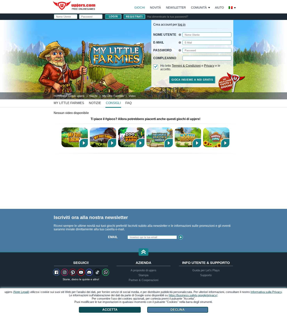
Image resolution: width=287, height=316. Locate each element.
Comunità (199, 7)
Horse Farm (216, 137)
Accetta (110, 309)
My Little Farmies (69, 103)
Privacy (209, 65)
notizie (95, 103)
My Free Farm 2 (75, 137)
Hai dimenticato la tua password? (167, 16)
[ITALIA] (232, 8)
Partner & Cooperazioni (143, 280)
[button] (143, 252)
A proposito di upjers (143, 270)
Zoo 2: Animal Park (131, 137)
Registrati (134, 16)
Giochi (139, 7)
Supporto (206, 275)
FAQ (128, 103)
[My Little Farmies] (143, 59)
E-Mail (158, 42)
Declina (177, 309)
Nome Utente (164, 34)
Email (113, 237)
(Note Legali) (21, 292)
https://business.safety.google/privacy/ (193, 295)
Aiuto (219, 7)
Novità (155, 7)
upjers (74, 6)
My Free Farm (103, 137)
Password (162, 50)
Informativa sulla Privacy (266, 292)
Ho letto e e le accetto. (190, 67)
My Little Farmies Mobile (159, 137)
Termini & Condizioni (186, 65)
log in (181, 24)
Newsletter (176, 7)
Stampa (143, 275)
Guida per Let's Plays (206, 270)
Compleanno (164, 58)
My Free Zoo (188, 137)
